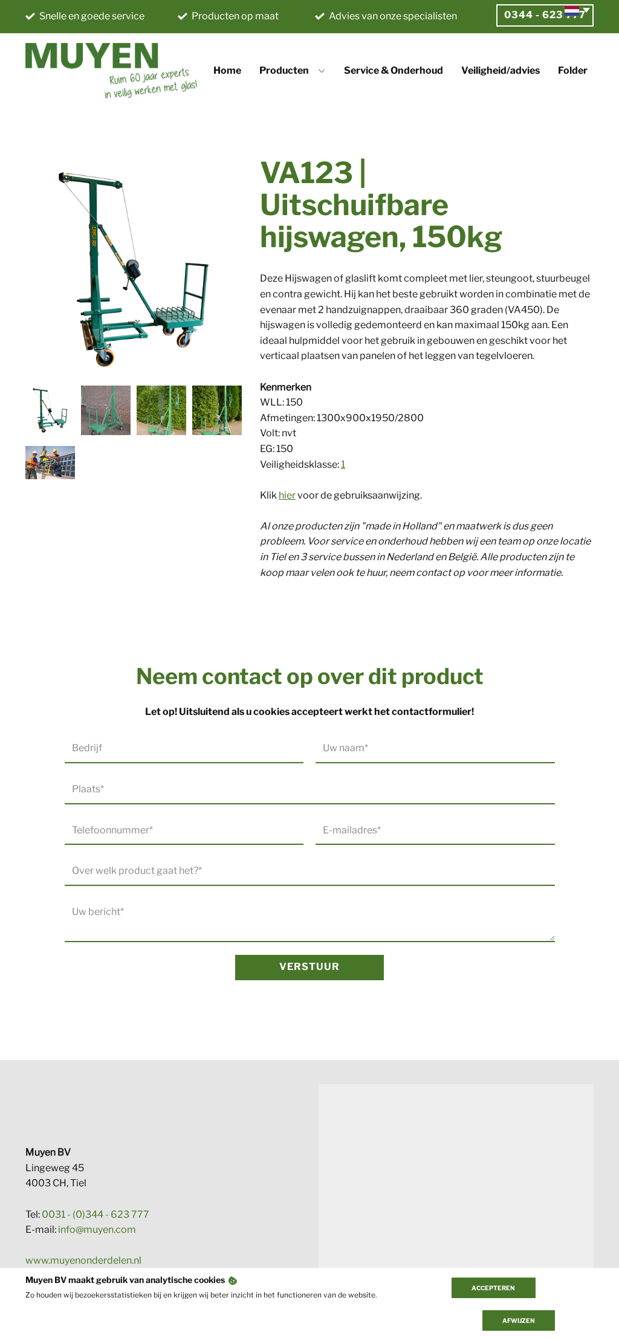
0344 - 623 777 (545, 15)
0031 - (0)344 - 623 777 (95, 1214)
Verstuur (309, 966)
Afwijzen (518, 1320)
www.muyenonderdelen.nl (83, 1260)
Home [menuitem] (227, 70)
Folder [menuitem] (573, 70)
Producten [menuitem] (284, 70)
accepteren (493, 1287)
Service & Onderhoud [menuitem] (393, 70)
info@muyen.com (97, 1229)
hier (287, 495)
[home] (111, 71)
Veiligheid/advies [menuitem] (500, 70)
